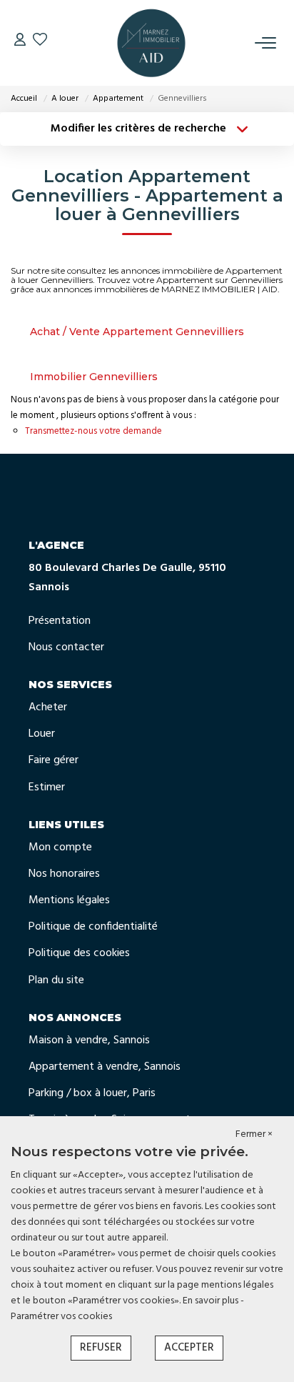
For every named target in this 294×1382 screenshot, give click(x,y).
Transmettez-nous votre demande (93, 431)
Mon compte (60, 847)
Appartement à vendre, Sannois (105, 1067)
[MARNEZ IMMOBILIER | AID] (151, 43)
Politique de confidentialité (93, 927)
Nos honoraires (64, 874)
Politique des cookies (79, 953)
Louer (42, 734)
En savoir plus (211, 1301)
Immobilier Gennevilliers (94, 376)
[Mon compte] (20, 42)
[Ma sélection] (40, 42)
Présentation (60, 621)
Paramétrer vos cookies (61, 1316)
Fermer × (254, 1135)
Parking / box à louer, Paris (92, 1093)
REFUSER (101, 1347)
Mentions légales (69, 900)
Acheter (48, 707)
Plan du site (56, 980)
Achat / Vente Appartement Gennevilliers (137, 331)
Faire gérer (53, 760)
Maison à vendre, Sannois (89, 1040)
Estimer (47, 787)
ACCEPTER (189, 1347)
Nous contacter (66, 647)
